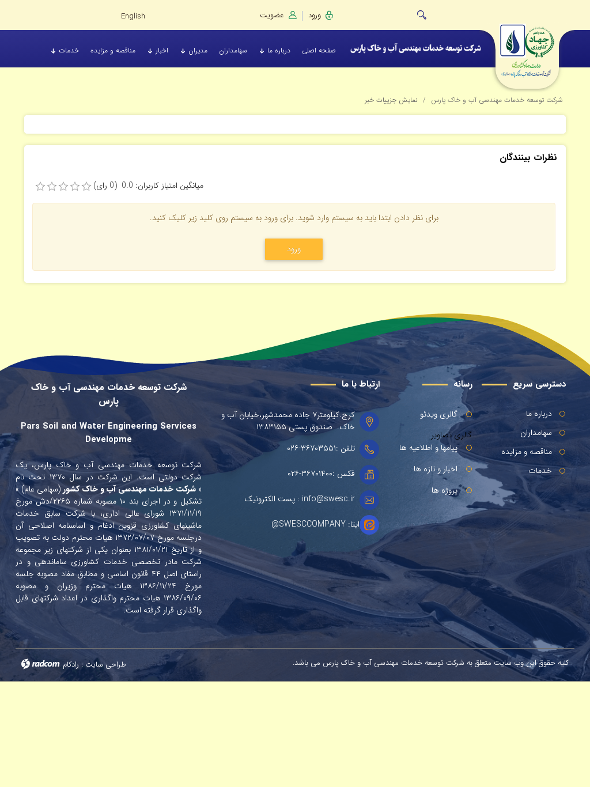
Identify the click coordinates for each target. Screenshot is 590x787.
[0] (40, 186)
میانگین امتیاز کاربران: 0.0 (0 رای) (148, 186)
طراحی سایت (105, 665)
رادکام (71, 665)
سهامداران (536, 432)
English (133, 16)
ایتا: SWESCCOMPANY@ (315, 525)
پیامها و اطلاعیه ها (428, 447)
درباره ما (539, 413)
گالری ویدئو (438, 414)
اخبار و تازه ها (435, 469)
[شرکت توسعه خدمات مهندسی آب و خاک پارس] (527, 45)
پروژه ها (444, 490)
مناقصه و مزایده (526, 451)
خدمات (540, 470)
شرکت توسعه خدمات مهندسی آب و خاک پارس (497, 99)
